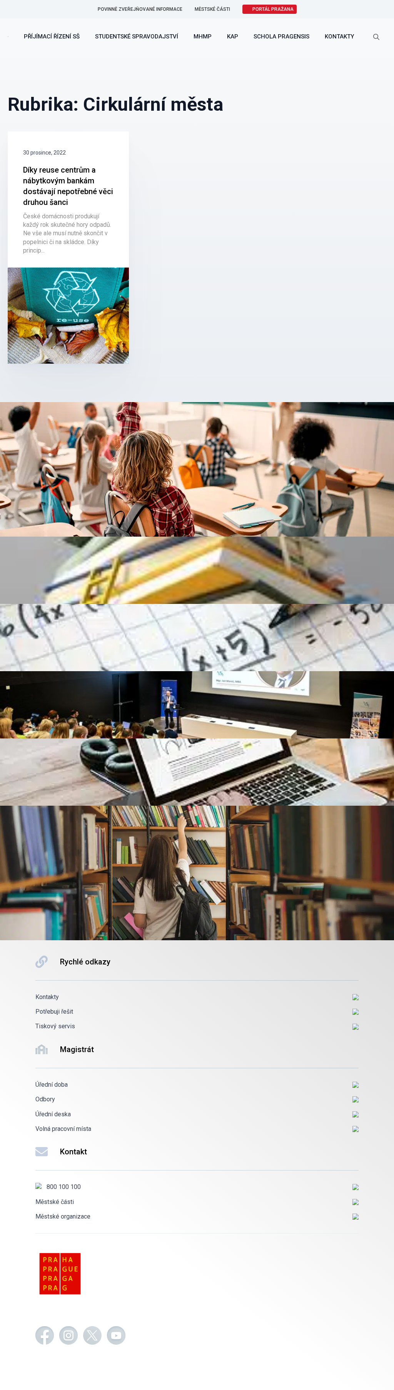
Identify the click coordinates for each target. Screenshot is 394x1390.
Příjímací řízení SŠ (52, 36)
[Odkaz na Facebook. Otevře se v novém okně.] (44, 1336)
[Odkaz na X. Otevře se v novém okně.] (92, 1336)
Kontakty (339, 36)
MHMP (203, 36)
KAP (232, 36)
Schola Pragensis (281, 36)
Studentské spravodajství (136, 36)
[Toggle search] (376, 37)
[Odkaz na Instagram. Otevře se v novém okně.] (68, 1336)
